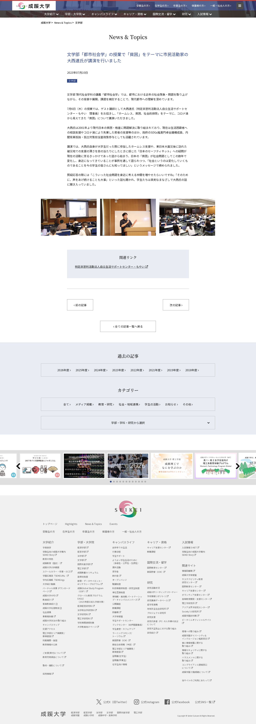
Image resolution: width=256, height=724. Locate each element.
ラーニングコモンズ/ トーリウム (122, 635)
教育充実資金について (53, 656)
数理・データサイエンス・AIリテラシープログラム (90, 582)
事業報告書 (48, 616)
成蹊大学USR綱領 (51, 567)
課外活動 (116, 567)
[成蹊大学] (36, 5)
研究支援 (151, 617)
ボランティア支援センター (194, 594)
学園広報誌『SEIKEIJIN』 (55, 575)
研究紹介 (151, 632)
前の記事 (81, 305)
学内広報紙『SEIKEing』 (54, 579)
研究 (150, 582)
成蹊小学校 (89, 715)
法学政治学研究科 (86, 610)
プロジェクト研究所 (156, 612)
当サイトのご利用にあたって (196, 680)
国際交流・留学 (157, 562)
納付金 (115, 575)
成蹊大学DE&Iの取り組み (54, 620)
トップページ (50, 524)
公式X (116, 702)
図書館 (115, 612)
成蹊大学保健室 (189, 574)
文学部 (72, 80)
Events (114, 524)
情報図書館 (187, 570)
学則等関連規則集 (85, 622)
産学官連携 (152, 604)
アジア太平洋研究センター (195, 607)
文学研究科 (82, 614)
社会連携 (47, 612)
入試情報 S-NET (189, 547)
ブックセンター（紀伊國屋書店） (128, 624)
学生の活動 (152, 404)
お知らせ (171, 404)
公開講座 (116, 603)
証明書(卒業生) (119, 660)
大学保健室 (117, 616)
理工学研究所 (188, 603)
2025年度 (82, 370)
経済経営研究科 (85, 605)
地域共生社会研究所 (156, 608)
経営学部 (81, 551)
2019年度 (173, 370)
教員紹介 (47, 599)
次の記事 (175, 305)
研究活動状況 (153, 587)
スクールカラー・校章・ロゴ (56, 571)
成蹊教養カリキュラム (87, 572)
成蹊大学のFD (49, 595)
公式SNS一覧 (203, 702)
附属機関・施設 (50, 640)
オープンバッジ (119, 579)
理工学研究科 (84, 618)
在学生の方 (161, 5)
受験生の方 (142, 5)
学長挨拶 (47, 547)
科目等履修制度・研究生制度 (125, 588)
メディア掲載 (84, 404)
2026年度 (63, 370)
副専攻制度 (82, 576)
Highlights (71, 524)
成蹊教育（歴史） (51, 563)
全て (66, 404)
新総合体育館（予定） (122, 644)
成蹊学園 (75, 715)
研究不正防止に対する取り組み (161, 628)
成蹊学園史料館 (189, 615)
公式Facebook (181, 702)
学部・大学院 (85, 542)
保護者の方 (198, 5)
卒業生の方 (179, 5)
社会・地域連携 (129, 404)
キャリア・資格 (157, 542)
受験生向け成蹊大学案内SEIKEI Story (54, 553)
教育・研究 (105, 404)
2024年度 (100, 370)
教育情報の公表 (50, 644)
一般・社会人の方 (220, 5)
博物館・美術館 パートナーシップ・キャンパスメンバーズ (127, 598)
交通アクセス (49, 628)
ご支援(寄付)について (53, 652)
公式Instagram (150, 702)
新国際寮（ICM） (120, 640)
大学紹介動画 (49, 583)
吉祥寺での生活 (119, 547)
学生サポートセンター (122, 620)
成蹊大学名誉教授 (51, 607)
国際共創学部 (84, 564)
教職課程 (116, 607)
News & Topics (93, 524)
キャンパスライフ (123, 542)
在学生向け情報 (119, 664)
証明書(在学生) (119, 655)
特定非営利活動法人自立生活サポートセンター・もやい (110, 266)
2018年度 (191, 370)
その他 (187, 404)
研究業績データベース (157, 600)
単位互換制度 (118, 592)
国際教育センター (155, 567)
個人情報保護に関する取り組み (192, 644)
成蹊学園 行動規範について (195, 671)
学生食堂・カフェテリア (123, 628)
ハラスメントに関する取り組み (192, 659)
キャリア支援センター (158, 547)
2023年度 (118, 370)
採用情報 (47, 673)
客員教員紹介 (49, 603)
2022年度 (136, 370)
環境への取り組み (190, 631)
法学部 (80, 555)
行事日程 (116, 551)
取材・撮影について (52, 665)
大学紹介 (48, 542)
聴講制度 (116, 583)
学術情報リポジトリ (156, 596)
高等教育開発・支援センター (196, 598)
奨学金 (115, 571)
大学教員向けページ (87, 626)
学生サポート (118, 555)
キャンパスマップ (51, 624)
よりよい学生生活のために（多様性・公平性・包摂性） (125, 561)
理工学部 (81, 568)
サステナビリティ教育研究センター (192, 581)
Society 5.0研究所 (190, 611)
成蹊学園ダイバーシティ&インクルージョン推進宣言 (195, 637)
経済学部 (81, 547)
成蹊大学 (53, 714)
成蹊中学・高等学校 (107, 715)
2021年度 (155, 370)
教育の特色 (48, 558)
